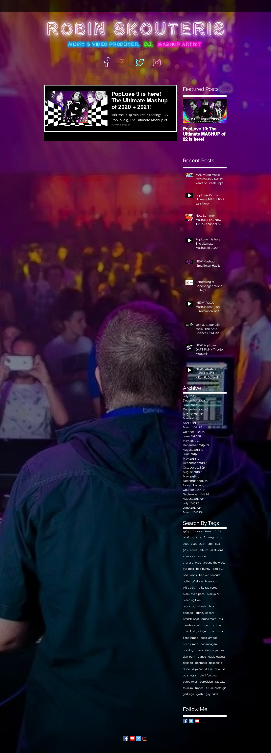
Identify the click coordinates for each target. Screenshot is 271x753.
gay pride (212, 694)
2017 (194, 537)
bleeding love (192, 600)
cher (212, 631)
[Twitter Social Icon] (138, 738)
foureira (188, 688)
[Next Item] (220, 111)
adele (193, 550)
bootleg (188, 612)
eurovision (206, 681)
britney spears (204, 612)
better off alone (193, 581)
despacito (215, 662)
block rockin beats (195, 606)
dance (202, 656)
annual (202, 556)
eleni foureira (208, 675)
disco (186, 669)
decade (188, 662)
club (220, 631)
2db (210, 543)
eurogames (190, 681)
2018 (202, 537)
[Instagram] (144, 738)
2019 (211, 537)
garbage (188, 694)
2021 (186, 543)
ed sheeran (190, 675)
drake (208, 669)
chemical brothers (195, 631)
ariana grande (192, 562)
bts (221, 618)
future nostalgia (216, 688)
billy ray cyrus (208, 587)
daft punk (189, 656)
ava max (188, 568)
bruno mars (208, 618)
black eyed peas (194, 593)
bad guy (218, 568)
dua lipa (220, 669)
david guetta (216, 656)
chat (219, 625)
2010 (208, 531)
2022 (194, 543)
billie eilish (189, 587)
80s (217, 543)
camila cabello (192, 625)
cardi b (209, 625)
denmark (201, 662)
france (199, 688)
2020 (219, 537)
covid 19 (188, 650)
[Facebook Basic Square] (185, 721)
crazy (199, 650)
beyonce (210, 581)
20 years (196, 531)
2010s (217, 531)
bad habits (190, 575)
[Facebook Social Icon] (125, 738)
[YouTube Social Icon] (197, 721)
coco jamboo (209, 637)
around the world (214, 562)
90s (185, 550)
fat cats (220, 681)
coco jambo (190, 637)
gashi (199, 694)
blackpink (213, 593)
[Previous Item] (189, 111)
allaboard (216, 550)
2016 (186, 537)
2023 (202, 543)
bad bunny (203, 568)
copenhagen (209, 644)
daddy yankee (214, 650)
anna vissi (189, 556)
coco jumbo (190, 644)
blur (211, 606)
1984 (186, 531)
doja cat (197, 669)
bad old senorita (209, 575)
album (204, 550)
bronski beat (191, 618)
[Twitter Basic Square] (191, 721)
